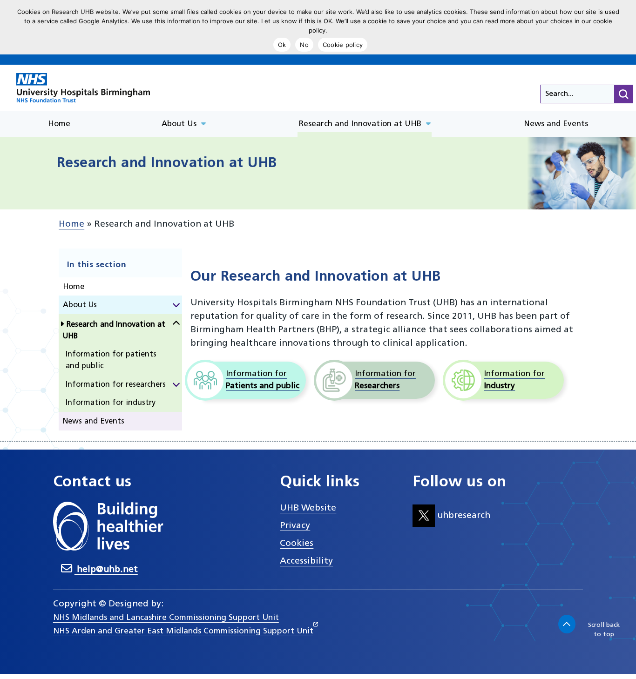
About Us (80, 305)
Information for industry (111, 403)
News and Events (93, 421)
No (304, 44)
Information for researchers (116, 385)
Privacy (295, 526)
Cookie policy (343, 44)
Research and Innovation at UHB (114, 330)
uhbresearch (462, 515)
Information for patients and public (111, 360)
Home (71, 224)
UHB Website (308, 508)
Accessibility (306, 561)
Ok (282, 44)
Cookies (296, 543)
